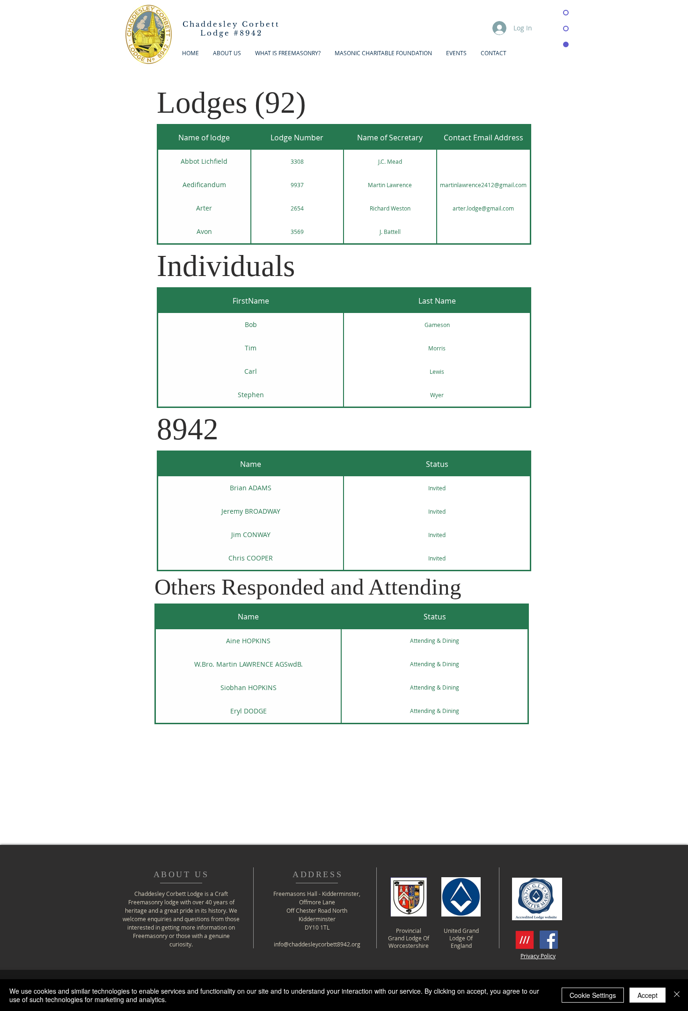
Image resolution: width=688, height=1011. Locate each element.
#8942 (231, 28)
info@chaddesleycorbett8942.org (317, 944)
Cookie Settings (593, 995)
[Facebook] (549, 940)
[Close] (676, 995)
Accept (647, 995)
